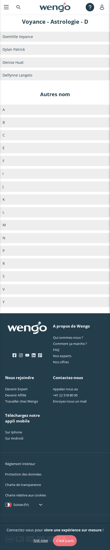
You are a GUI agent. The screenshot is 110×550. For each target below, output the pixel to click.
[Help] (90, 7)
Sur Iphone (13, 432)
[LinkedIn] (34, 355)
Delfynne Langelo (17, 75)
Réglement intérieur (20, 463)
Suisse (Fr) (21, 504)
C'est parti (65, 540)
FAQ (56, 349)
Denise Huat (13, 62)
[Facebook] (14, 355)
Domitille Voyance (18, 36)
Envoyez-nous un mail (69, 401)
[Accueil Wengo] (27, 328)
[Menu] (6, 7)
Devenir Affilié (15, 395)
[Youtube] (27, 355)
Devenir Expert (16, 389)
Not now (41, 540)
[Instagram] (21, 355)
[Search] (18, 7)
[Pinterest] (40, 355)
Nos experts (62, 356)
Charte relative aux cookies (25, 495)
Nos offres (61, 362)
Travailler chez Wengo (21, 401)
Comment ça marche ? (70, 343)
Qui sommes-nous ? (68, 337)
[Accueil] (55, 7)
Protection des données (23, 474)
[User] (103, 7)
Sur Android (14, 438)
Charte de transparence (23, 484)
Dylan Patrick (14, 49)
